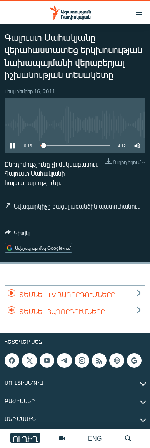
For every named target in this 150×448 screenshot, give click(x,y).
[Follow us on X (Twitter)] (29, 360)
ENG (95, 438)
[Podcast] (116, 360)
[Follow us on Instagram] (82, 360)
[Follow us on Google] (134, 360)
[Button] (17, 234)
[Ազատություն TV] (61, 438)
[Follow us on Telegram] (64, 360)
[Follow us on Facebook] (12, 360)
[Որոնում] (128, 438)
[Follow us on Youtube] (47, 360)
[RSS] (99, 360)
